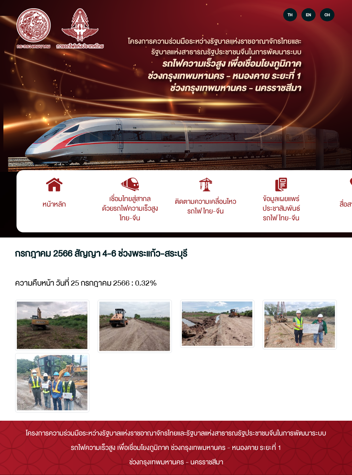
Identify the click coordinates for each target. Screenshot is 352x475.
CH (327, 15)
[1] (135, 326)
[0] (52, 325)
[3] (300, 325)
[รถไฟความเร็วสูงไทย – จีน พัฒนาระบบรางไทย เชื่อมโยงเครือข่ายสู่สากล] (33, 28)
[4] (52, 382)
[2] (217, 324)
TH (290, 15)
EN (308, 15)
